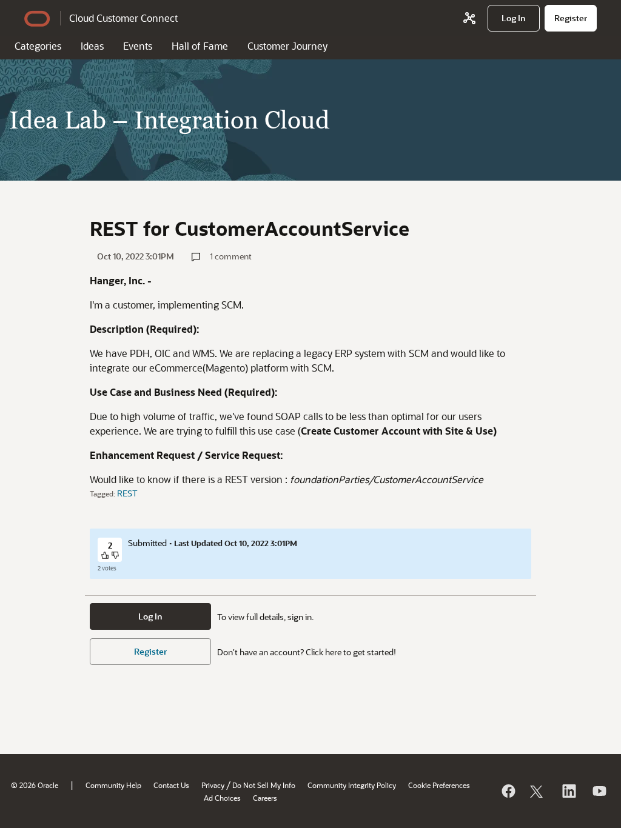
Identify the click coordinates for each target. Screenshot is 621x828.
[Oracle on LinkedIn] (568, 791)
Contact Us (171, 785)
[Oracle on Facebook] (507, 791)
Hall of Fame (200, 45)
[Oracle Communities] (469, 18)
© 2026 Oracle (34, 785)
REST (127, 493)
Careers (265, 798)
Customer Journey (287, 45)
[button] (106, 556)
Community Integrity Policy (351, 785)
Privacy (212, 785)
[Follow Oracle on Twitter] (538, 791)
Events (137, 45)
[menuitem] (514, 18)
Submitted (147, 543)
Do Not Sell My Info (263, 785)
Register (150, 651)
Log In (150, 616)
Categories (38, 45)
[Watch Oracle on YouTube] (598, 791)
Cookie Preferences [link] (439, 785)
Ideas (92, 45)
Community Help (113, 785)
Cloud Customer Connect (123, 18)
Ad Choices (222, 798)
